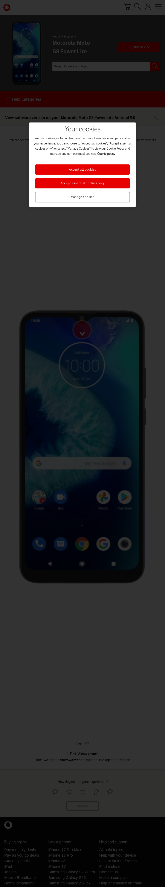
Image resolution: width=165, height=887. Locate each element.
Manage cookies (82, 197)
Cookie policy (106, 154)
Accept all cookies (82, 169)
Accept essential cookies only (82, 183)
